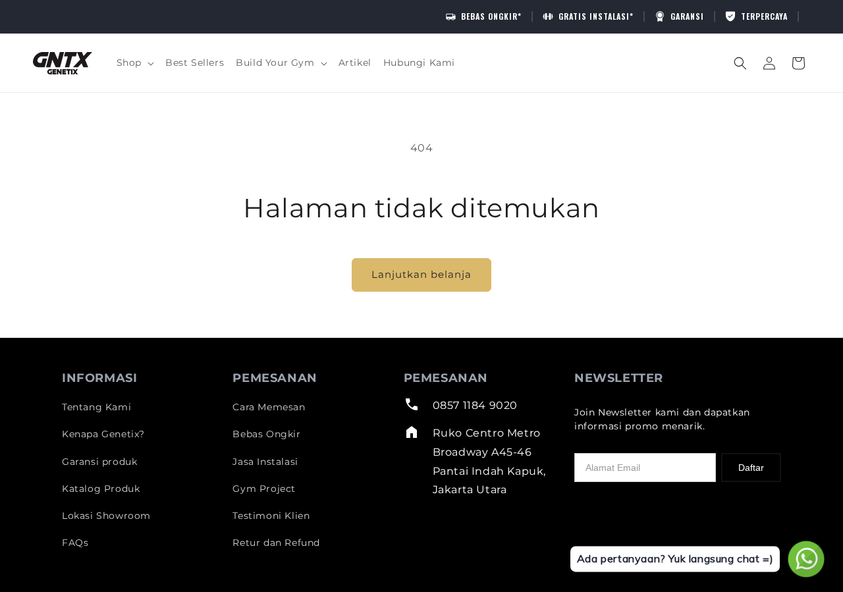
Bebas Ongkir (266, 434)
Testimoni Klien (271, 516)
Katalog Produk (101, 489)
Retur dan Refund (276, 543)
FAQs (75, 543)
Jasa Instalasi (265, 462)
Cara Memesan (268, 407)
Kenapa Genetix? (103, 434)
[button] (135, 62)
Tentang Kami (96, 407)
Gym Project (264, 489)
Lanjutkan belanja (421, 274)
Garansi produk (99, 462)
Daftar (751, 467)
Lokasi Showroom (106, 516)
